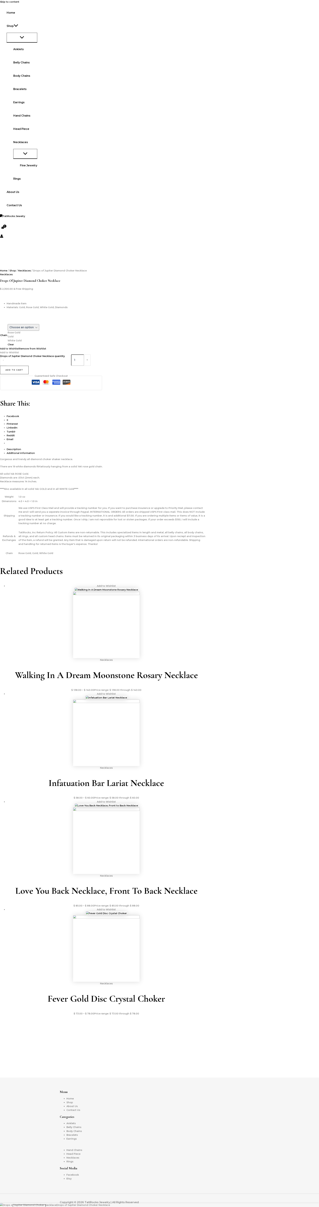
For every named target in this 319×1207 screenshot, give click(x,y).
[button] (16, 26)
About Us (13, 192)
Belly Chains (21, 62)
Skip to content (9, 1)
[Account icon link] (1, 236)
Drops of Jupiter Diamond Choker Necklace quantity (32, 356)
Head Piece (21, 128)
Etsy (69, 1178)
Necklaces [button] (20, 142)
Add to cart (14, 370)
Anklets (18, 49)
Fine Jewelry (28, 165)
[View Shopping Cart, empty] (2, 227)
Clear (11, 344)
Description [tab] (14, 449)
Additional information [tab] (21, 453)
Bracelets (20, 89)
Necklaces (24, 270)
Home (11, 12)
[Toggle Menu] (22, 37)
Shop (12, 270)
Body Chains (21, 75)
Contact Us (14, 205)
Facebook (72, 1174)
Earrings (19, 102)
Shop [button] (10, 26)
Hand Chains (21, 115)
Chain (3, 335)
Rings (17, 178)
